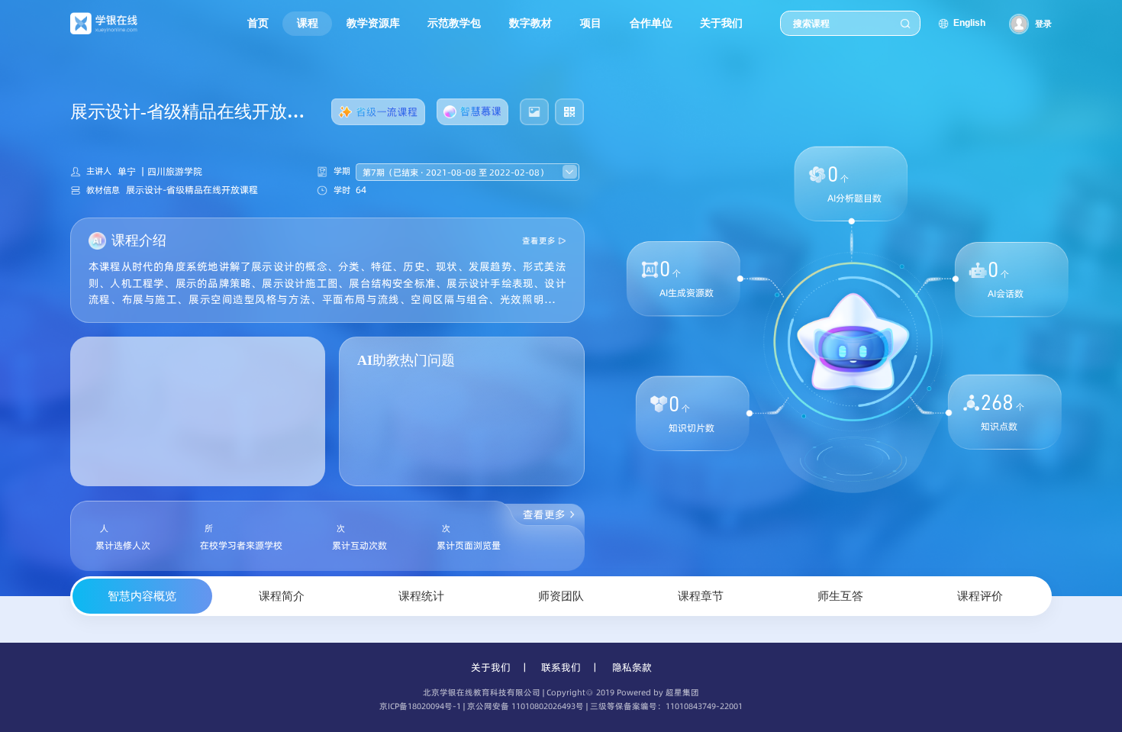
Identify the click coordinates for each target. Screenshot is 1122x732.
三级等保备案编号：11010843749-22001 (666, 706)
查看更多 (539, 241)
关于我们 (491, 667)
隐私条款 (632, 667)
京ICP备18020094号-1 (420, 706)
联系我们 (561, 667)
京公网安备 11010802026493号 (525, 706)
